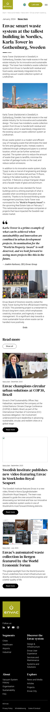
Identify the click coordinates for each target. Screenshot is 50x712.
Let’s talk (35, 5)
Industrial (7, 652)
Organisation (8, 686)
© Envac (6, 704)
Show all (9, 346)
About (6, 674)
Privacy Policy (8, 708)
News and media (14, 13)
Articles (30, 683)
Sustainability (9, 690)
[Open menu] (46, 4)
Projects (31, 687)
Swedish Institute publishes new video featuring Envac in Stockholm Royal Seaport (25, 476)
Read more (10, 430)
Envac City (32, 691)
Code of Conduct (34, 708)
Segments (9, 635)
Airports (6, 648)
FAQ (4, 694)
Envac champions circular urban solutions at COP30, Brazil (24, 390)
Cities (5, 640)
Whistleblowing (20, 708)
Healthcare (8, 644)
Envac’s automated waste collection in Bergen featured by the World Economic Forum (23, 559)
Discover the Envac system (35, 637)
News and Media (34, 679)
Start (4, 13)
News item (25, 13)
